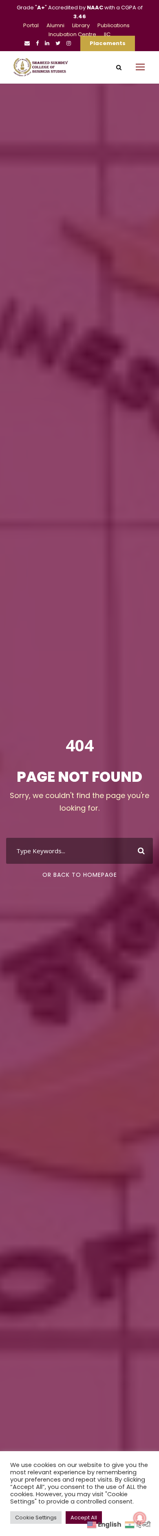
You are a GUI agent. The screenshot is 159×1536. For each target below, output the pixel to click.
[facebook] (37, 43)
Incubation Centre (72, 34)
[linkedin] (47, 43)
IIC (107, 34)
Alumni (55, 25)
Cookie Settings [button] (36, 1517)
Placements (108, 43)
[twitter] (57, 43)
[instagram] (68, 43)
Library (81, 25)
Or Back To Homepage (79, 875)
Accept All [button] (84, 1517)
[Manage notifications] (139, 1518)
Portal (31, 25)
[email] (27, 43)
